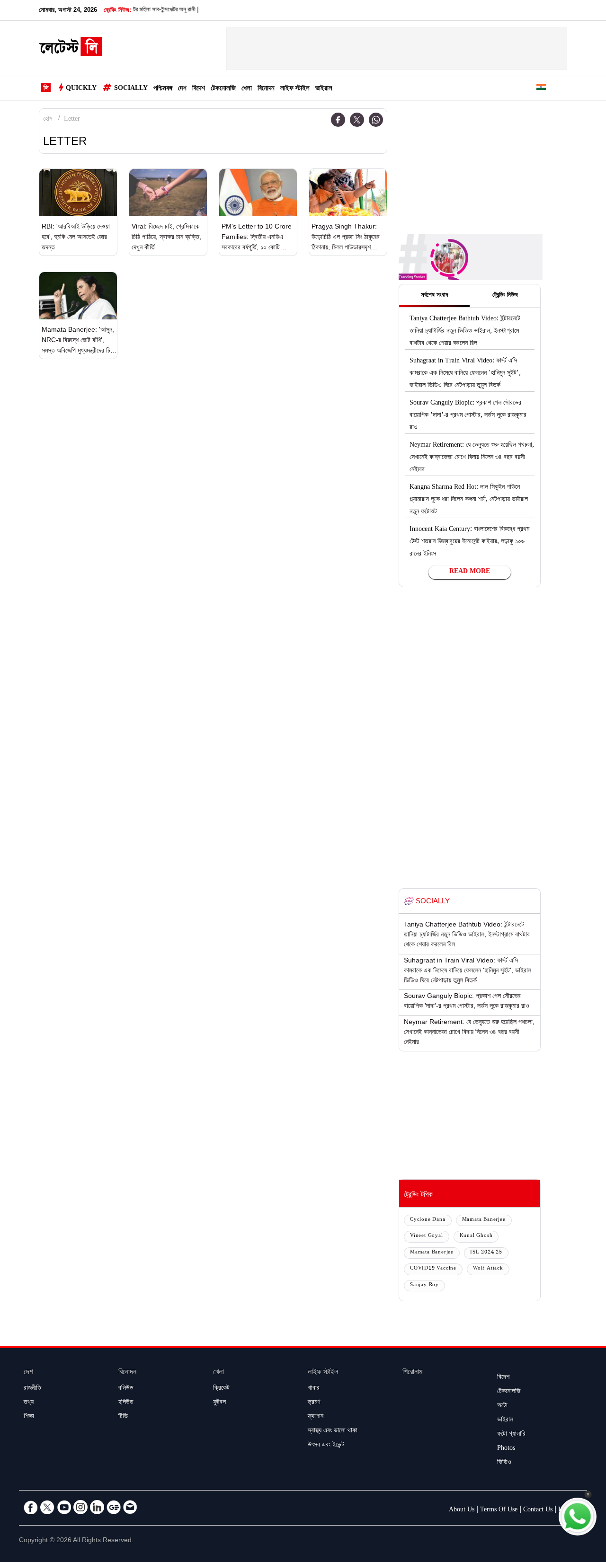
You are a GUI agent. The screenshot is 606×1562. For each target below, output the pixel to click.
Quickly (81, 89)
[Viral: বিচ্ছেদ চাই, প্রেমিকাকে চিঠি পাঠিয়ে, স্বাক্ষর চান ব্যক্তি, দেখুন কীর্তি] (168, 192)
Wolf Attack (488, 1269)
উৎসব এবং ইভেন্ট (326, 1445)
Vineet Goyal (426, 1236)
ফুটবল (219, 1403)
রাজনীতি (32, 1389)
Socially (131, 89)
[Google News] (114, 1507)
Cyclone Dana (428, 1220)
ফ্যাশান (315, 1417)
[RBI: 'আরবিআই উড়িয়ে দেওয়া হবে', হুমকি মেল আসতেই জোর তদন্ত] (78, 192)
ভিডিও (504, 1463)
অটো (502, 1406)
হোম (47, 120)
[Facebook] (338, 120)
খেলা (246, 89)
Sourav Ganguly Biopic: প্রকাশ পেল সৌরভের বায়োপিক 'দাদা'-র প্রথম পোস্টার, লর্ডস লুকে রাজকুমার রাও (468, 415)
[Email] (130, 1507)
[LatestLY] (70, 49)
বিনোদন (266, 89)
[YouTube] (64, 1507)
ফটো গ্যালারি (511, 1435)
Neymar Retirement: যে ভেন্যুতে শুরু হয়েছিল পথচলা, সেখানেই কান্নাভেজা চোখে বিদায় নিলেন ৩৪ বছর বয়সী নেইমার (472, 458)
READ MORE (469, 572)
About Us (461, 1510)
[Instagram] (80, 1507)
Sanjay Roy (424, 1285)
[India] (541, 89)
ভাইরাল (323, 89)
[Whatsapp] (376, 120)
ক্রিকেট (221, 1389)
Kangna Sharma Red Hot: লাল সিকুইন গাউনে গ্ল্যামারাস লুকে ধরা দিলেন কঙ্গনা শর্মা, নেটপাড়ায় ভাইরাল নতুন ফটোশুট (469, 500)
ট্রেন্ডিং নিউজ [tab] (505, 295)
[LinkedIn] (97, 1507)
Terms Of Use (498, 1510)
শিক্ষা (29, 1417)
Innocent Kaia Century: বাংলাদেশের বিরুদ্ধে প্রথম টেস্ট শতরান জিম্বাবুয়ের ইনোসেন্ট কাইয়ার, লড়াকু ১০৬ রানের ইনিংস (469, 542)
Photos (506, 1449)
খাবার (314, 1389)
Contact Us (538, 1510)
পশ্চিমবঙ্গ (162, 89)
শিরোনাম (412, 1373)
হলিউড (126, 1403)
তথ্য (29, 1403)
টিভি (123, 1417)
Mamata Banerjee (484, 1220)
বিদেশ (198, 89)
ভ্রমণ (314, 1403)
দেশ (182, 89)
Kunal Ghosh (476, 1236)
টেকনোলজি (223, 89)
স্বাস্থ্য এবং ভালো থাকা (332, 1431)
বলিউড (126, 1389)
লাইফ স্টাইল (295, 89)
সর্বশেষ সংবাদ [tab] (434, 295)
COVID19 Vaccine (433, 1269)
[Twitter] (357, 120)
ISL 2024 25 (486, 1253)
